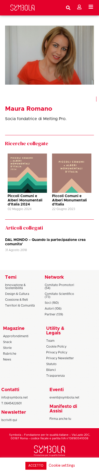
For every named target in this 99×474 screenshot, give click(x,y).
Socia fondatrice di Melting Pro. (36, 119)
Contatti (10, 390)
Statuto (51, 364)
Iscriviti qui (9, 420)
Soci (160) (52, 302)
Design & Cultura (17, 293)
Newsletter (13, 412)
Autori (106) (53, 308)
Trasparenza (55, 375)
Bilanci (51, 369)
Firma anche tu (60, 418)
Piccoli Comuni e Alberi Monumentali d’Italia (69, 200)
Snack (7, 342)
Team (50, 340)
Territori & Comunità (20, 305)
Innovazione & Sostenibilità (15, 286)
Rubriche (9, 353)
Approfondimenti (15, 336)
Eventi (57, 390)
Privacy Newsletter (60, 358)
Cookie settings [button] (62, 465)
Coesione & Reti (16, 299)
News (7, 359)
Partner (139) (54, 314)
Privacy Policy (56, 352)
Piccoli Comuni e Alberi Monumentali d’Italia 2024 (25, 200)
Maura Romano (28, 109)
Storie (7, 347)
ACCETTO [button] (35, 465)
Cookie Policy (56, 346)
